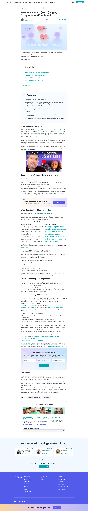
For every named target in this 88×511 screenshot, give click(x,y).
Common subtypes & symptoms (33, 397)
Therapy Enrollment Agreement (65, 488)
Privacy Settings (61, 489)
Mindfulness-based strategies (30, 338)
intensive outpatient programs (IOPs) (31, 344)
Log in (73, 2)
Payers (42, 479)
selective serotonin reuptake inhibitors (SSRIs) (46, 336)
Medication (25, 336)
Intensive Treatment (28, 493)
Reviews (46, 2)
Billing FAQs (60, 481)
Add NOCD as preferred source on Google (33, 8)
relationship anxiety (43, 139)
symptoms (56, 288)
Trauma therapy (44, 477)
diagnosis (34, 282)
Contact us (60, 477)
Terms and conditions (63, 483)
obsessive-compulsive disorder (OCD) (52, 130)
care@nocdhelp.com (28, 481)
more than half (45, 148)
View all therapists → (44, 460)
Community (40, 2)
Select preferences (57, 360)
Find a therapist (17, 2)
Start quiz (59, 202)
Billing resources (61, 479)
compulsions (50, 213)
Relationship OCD (46, 397)
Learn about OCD (33, 2)
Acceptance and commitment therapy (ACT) (33, 340)
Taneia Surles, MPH (28, 20)
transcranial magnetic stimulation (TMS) (56, 346)
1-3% (26, 146)
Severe (23, 343)
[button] (13, 452)
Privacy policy (61, 484)
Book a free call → (26, 453)
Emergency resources (63, 486)
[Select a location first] (44, 360)
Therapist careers (27, 491)
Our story (26, 487)
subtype (38, 130)
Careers (25, 489)
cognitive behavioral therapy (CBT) (57, 307)
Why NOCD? (25, 2)
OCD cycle (25, 247)
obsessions (42, 213)
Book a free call (80, 2)
